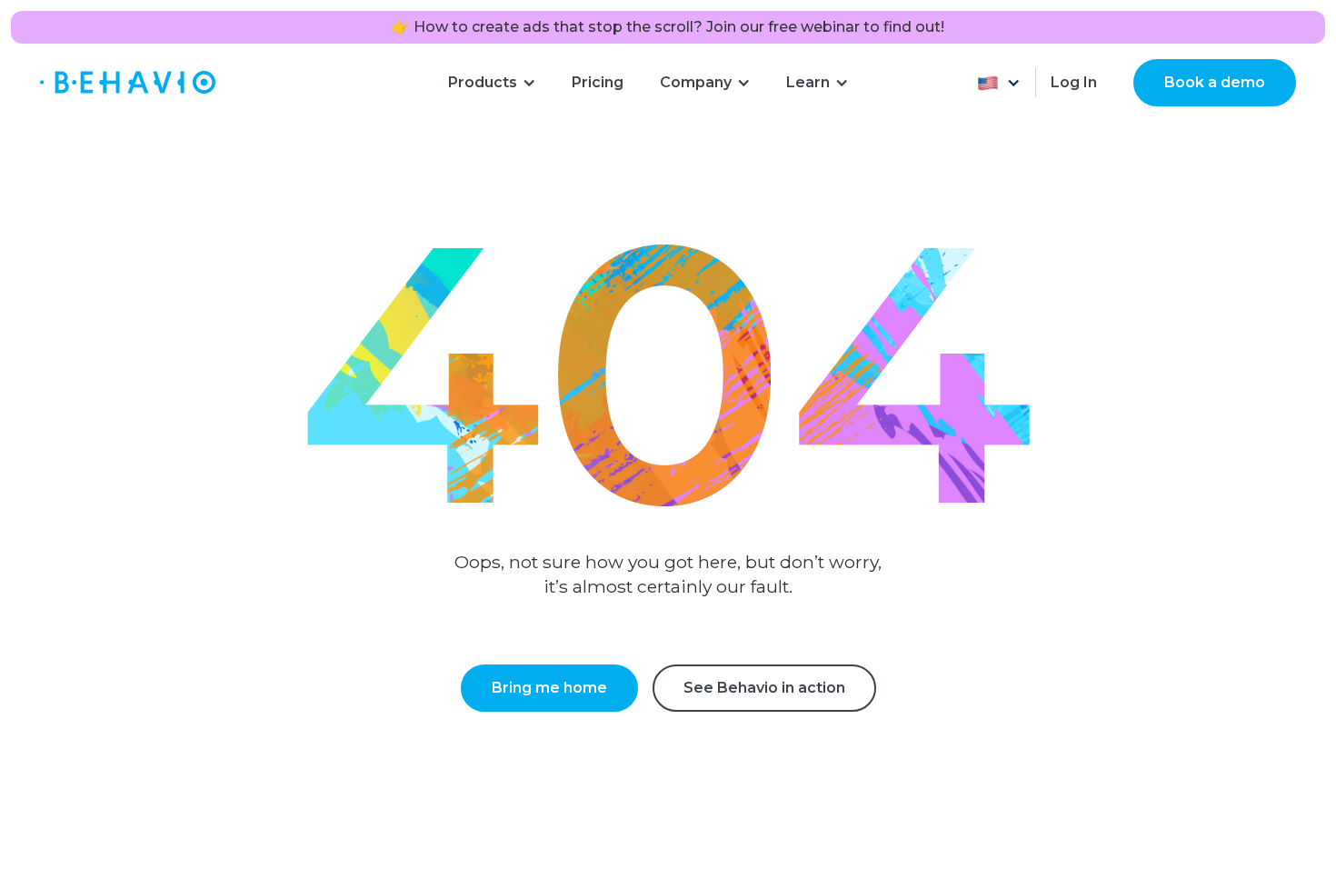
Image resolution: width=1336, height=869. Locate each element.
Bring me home (549, 687)
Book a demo (1214, 82)
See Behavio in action (764, 687)
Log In (1074, 82)
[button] (491, 82)
